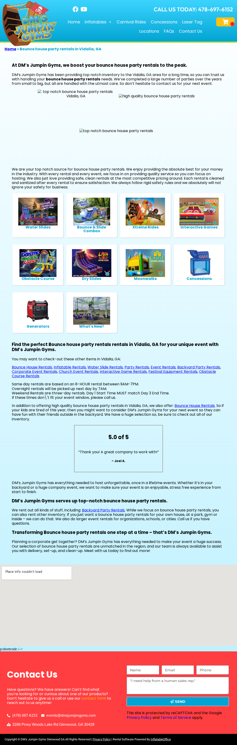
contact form (93, 698)
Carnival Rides (131, 22)
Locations (149, 31)
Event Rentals (163, 367)
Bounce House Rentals (32, 367)
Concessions (164, 22)
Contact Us (190, 31)
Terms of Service (175, 717)
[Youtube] (83, 9)
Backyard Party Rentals (198, 367)
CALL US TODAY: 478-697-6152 (193, 9)
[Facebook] (75, 9)
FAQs (169, 31)
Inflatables (95, 22)
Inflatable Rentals (70, 367)
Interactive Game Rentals (123, 371)
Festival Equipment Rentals (172, 371)
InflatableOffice (161, 739)
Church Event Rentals (78, 371)
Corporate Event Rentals (34, 371)
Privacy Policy (139, 717)
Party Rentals (137, 367)
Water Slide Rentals (105, 367)
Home (74, 22)
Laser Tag (192, 22)
